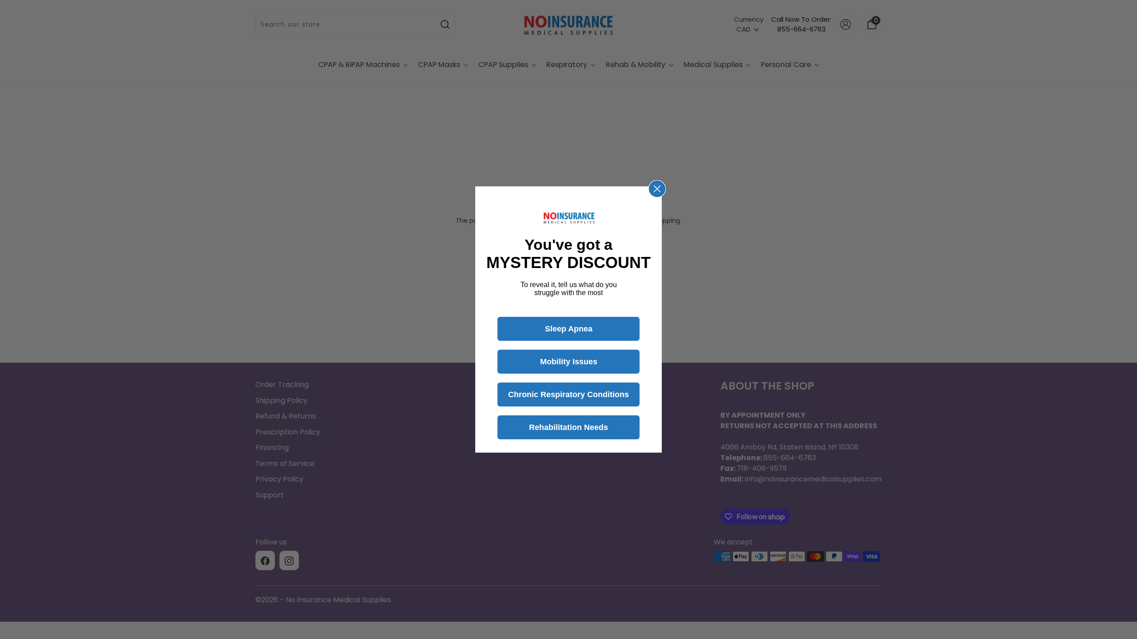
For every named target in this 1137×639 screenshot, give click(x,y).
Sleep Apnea (568, 328)
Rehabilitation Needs (568, 427)
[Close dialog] (657, 189)
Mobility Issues (568, 361)
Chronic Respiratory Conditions (568, 394)
